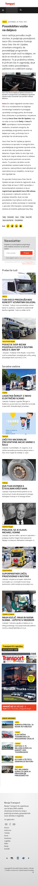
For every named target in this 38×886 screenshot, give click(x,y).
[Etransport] (10, 4)
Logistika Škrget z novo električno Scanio (16, 397)
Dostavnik (10, 217)
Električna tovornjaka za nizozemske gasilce (24, 736)
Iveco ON (28, 217)
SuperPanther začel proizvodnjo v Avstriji (15, 574)
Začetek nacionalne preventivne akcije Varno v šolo (18, 442)
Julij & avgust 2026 (10, 650)
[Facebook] (10, 824)
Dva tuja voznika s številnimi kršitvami (14, 487)
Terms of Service (27, 264)
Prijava (26, 253)
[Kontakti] (6, 824)
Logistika (7, 841)
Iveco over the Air (8, 220)
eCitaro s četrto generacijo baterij (24, 760)
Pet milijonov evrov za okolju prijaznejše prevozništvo (23, 772)
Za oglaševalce (9, 819)
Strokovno (7, 838)
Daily (4, 217)
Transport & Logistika (13, 646)
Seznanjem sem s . (19, 258)
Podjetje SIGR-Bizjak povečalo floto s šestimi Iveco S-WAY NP (17, 347)
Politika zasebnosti (12, 870)
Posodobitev (19, 220)
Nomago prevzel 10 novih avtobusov (24, 725)
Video (6, 843)
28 (33, 872)
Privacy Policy (29, 262)
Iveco (17, 217)
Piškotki (31, 868)
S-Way (22, 217)
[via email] (20, 226)
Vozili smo (7, 830)
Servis (6, 836)
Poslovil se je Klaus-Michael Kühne (14, 531)
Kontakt (7, 849)
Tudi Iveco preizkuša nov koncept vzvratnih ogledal (19, 300)
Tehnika (7, 833)
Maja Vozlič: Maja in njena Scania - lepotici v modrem (18, 618)
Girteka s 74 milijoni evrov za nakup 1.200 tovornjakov (23, 749)
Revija (6, 846)
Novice (6, 828)
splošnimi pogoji (25, 258)
